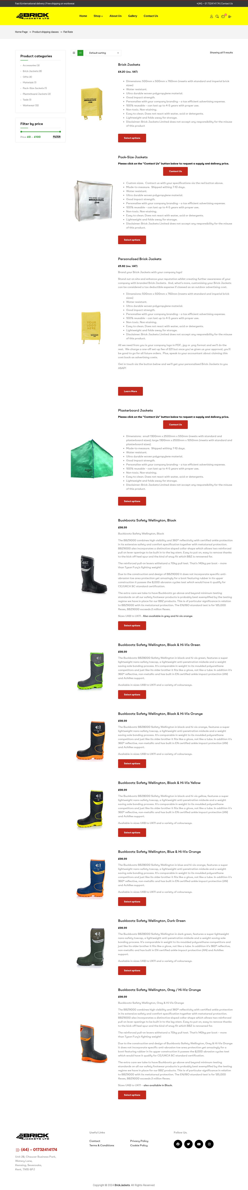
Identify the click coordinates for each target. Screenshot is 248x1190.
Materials (28, 82)
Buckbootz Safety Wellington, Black (147, 520)
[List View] (80, 53)
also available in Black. (158, 1085)
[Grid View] (74, 53)
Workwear (28, 105)
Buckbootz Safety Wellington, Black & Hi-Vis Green (159, 645)
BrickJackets (122, 1185)
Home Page (21, 32)
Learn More (130, 391)
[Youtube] (199, 1144)
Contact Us (227, 3)
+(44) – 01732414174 (208, 3)
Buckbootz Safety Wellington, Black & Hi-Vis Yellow (159, 782)
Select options (132, 137)
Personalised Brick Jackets (139, 259)
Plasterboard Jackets (135, 410)
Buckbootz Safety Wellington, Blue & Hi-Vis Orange (159, 851)
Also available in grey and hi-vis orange (167, 616)
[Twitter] (188, 1144)
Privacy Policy (139, 1141)
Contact (94, 1141)
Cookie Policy (139, 1145)
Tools (25, 99)
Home (83, 16)
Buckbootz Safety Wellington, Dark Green (152, 920)
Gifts (25, 76)
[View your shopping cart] (223, 16)
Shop (97, 16)
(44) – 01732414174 (38, 1149)
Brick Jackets (129, 64)
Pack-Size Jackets (133, 157)
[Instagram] (209, 1144)
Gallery (132, 16)
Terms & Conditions (101, 1145)
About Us (115, 16)
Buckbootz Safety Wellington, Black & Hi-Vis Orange (160, 713)
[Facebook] (178, 1144)
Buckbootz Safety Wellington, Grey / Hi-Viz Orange (159, 990)
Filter (57, 136)
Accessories (29, 65)
